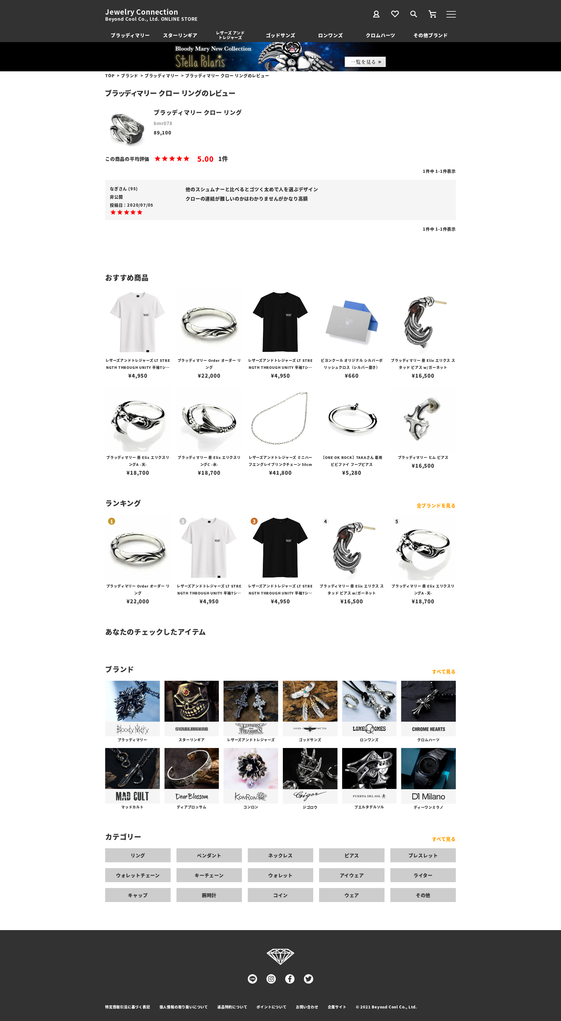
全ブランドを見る (436, 505)
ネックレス (280, 855)
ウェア (351, 895)
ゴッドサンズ (280, 35)
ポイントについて (271, 1006)
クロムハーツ (380, 35)
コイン (280, 895)
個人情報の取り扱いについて (184, 1006)
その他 (423, 895)
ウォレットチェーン (138, 875)
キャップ (138, 895)
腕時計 (209, 895)
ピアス (351, 855)
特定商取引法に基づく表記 (127, 1006)
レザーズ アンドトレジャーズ (230, 35)
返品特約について (232, 1006)
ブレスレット (423, 855)
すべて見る (444, 671)
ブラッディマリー (130, 35)
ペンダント (209, 855)
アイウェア (352, 875)
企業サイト (337, 1006)
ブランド (129, 75)
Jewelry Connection (141, 11)
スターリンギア (180, 35)
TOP (110, 75)
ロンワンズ (330, 35)
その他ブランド (430, 35)
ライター (423, 875)
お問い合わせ (307, 1006)
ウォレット (280, 875)
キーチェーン (209, 875)
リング (138, 855)
